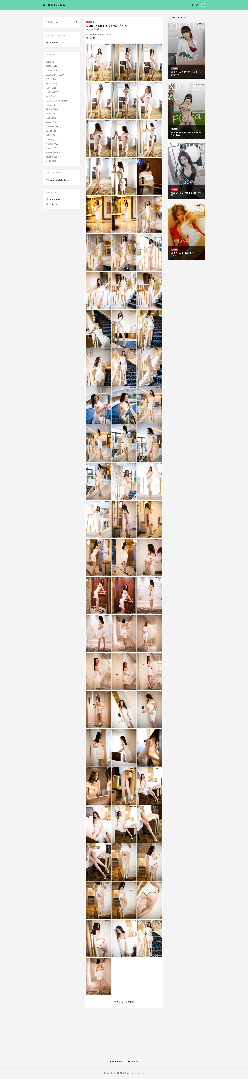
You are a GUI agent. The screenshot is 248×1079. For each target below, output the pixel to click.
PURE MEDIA (51, 126)
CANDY (49, 66)
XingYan (49, 148)
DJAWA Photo (52, 75)
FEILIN (48, 83)
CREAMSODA (51, 70)
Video (48, 139)
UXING (49, 135)
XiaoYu (49, 144)
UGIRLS (49, 131)
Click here (55, 42)
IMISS (48, 96)
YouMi (48, 157)
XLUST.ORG (54, 5)
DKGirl (48, 79)
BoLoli (48, 62)
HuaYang (50, 92)
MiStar (49, 118)
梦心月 (96, 38)
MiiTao (49, 114)
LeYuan (49, 105)
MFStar (49, 109)
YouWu (49, 161)
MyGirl (48, 122)
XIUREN (90, 22)
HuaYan (49, 88)
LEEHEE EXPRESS (54, 101)
